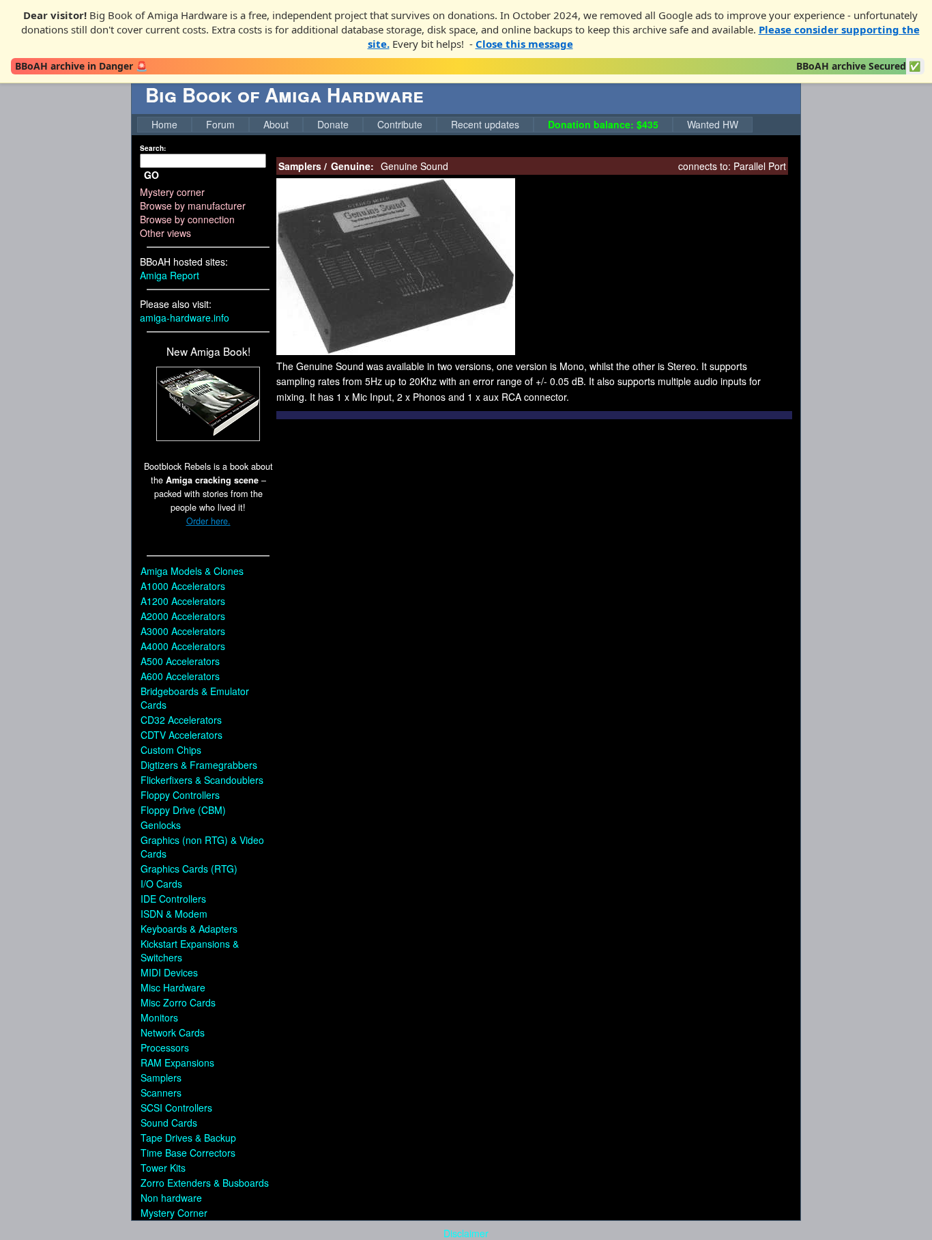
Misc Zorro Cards (178, 1002)
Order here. (208, 521)
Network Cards (173, 1032)
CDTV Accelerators (181, 735)
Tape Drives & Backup (188, 1137)
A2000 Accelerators (183, 616)
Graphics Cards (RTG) (189, 868)
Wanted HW (712, 124)
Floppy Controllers (180, 795)
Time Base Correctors (188, 1152)
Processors (165, 1047)
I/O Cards (161, 883)
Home (164, 124)
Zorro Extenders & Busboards (205, 1182)
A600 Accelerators (180, 676)
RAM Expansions (177, 1062)
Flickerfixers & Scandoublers (202, 780)
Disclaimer (466, 1233)
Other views (165, 233)
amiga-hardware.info (184, 317)
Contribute (399, 124)
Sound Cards (169, 1122)
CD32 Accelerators (181, 720)
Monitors (159, 1017)
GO (151, 175)
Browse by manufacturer (193, 205)
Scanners (161, 1092)
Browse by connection (187, 219)
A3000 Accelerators (183, 631)
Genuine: (352, 166)
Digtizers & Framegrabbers (199, 765)
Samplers (161, 1077)
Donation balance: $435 (603, 124)
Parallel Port (759, 166)
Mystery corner (172, 192)
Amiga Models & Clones (192, 571)
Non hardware (171, 1197)
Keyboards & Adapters (189, 928)
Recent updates (485, 124)
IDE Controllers (173, 898)
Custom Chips (171, 750)
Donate (333, 124)
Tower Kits (163, 1167)
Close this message (524, 44)
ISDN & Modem (174, 913)
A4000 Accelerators (183, 646)
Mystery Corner (174, 1213)
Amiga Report (169, 275)
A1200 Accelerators (183, 601)
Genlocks (161, 825)
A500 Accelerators (180, 661)
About (276, 124)
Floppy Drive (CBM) (183, 810)
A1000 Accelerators (183, 586)
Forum (220, 124)
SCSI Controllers (176, 1107)
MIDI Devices (169, 972)
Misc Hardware (173, 987)
